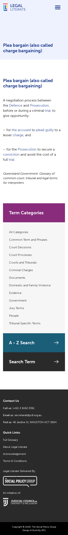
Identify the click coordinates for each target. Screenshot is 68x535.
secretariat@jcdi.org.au (28, 415)
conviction (11, 154)
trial (47, 110)
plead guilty (45, 130)
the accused (21, 130)
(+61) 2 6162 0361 (24, 408)
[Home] (14, 10)
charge (18, 135)
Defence (15, 105)
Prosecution (39, 105)
